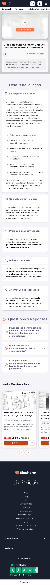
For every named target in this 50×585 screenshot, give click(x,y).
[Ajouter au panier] (31, 442)
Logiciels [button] (9, 548)
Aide (26, 493)
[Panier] (32, 3)
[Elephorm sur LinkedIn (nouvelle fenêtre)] (35, 482)
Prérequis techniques (26, 529)
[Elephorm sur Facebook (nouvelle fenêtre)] (16, 482)
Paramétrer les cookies (25, 518)
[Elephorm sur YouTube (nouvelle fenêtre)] (28, 482)
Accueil (7, 9)
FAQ (26, 497)
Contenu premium (25, 29)
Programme (26, 582)
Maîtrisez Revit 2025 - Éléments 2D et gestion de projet (38, 9)
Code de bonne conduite (25, 525)
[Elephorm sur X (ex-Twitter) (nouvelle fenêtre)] (22, 482)
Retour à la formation (6, 54)
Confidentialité (26, 504)
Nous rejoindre (26, 511)
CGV (26, 500)
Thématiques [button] (11, 538)
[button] (21, 452)
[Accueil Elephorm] (25, 473)
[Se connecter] (39, 3)
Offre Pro (26, 507)
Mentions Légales (25, 515)
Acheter (17, 443)
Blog (26, 522)
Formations (19, 9)
